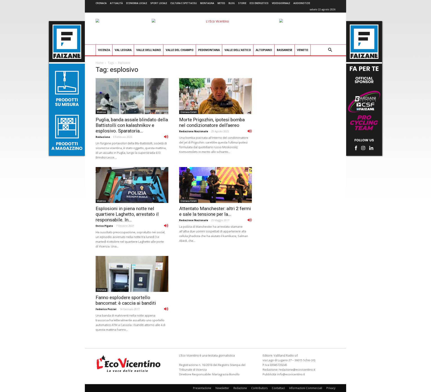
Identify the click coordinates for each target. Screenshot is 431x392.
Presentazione (202, 388)
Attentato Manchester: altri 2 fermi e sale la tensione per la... (215, 211)
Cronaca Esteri (188, 112)
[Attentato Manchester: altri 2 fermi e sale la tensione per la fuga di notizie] (215, 185)
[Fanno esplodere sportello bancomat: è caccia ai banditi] (132, 274)
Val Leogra (123, 50)
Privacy (330, 388)
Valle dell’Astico (237, 50)
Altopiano (264, 50)
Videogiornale (281, 3)
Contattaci (278, 388)
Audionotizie (301, 3)
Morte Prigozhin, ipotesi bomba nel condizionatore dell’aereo (212, 122)
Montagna (207, 3)
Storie (242, 3)
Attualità (116, 3)
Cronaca (101, 3)
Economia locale (136, 3)
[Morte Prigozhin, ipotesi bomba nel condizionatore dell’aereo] (215, 96)
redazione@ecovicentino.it (297, 370)
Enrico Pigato (104, 225)
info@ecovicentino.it (291, 374)
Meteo (221, 3)
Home (99, 63)
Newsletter (222, 388)
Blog (232, 3)
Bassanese (284, 50)
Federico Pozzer (106, 309)
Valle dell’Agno (148, 50)
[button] (330, 50)
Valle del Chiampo (180, 50)
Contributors (259, 388)
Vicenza (104, 50)
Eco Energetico (259, 3)
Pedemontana (209, 50)
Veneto (302, 50)
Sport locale (158, 3)
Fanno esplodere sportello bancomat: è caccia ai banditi (126, 300)
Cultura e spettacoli (183, 3)
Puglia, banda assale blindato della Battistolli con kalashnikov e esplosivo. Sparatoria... (132, 125)
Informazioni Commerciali (305, 388)
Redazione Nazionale (193, 131)
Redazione (103, 137)
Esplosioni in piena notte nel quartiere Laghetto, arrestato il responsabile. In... (127, 214)
